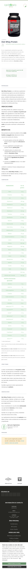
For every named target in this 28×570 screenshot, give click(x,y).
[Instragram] (10, 494)
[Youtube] (18, 494)
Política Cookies (14, 538)
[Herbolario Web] (10, 5)
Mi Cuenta (14, 526)
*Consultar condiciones (11, 71)
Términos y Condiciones (14, 536)
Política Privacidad (14, 541)
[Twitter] (7, 494)
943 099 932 (14, 508)
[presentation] (4, 479)
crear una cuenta (13, 443)
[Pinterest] (14, 494)
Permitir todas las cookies (14, 563)
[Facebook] (3, 494)
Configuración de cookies (14, 566)
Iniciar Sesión (14, 529)
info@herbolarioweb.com (14, 512)
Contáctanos (14, 524)
